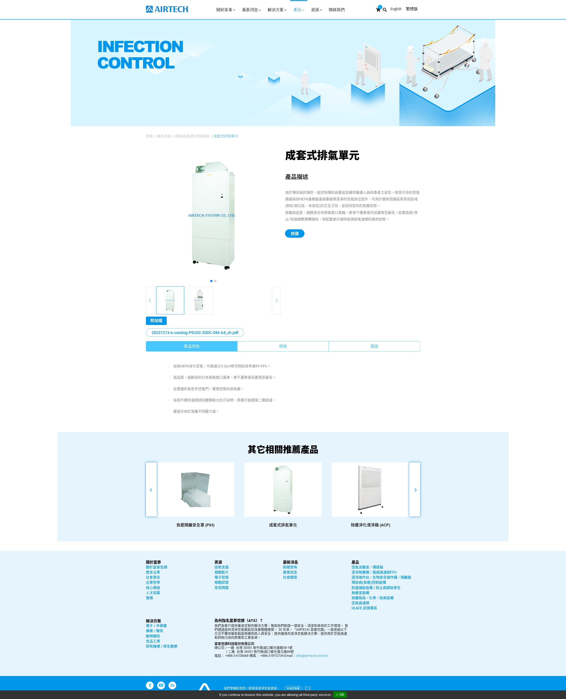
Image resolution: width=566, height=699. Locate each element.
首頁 (149, 136)
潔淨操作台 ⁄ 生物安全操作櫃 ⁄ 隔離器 (381, 577)
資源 (218, 562)
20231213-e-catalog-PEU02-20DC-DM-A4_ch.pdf (195, 332)
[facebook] (150, 685)
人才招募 (153, 593)
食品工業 (153, 641)
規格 (283, 346)
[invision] (172, 685)
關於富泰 (153, 562)
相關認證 (221, 582)
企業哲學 (153, 582)
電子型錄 (221, 577)
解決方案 (153, 621)
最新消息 (290, 562)
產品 (355, 562)
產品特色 (192, 346)
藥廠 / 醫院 (154, 631)
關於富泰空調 (156, 567)
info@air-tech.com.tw (312, 656)
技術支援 (221, 567)
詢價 (295, 233)
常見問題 (221, 588)
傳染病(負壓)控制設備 (192, 136)
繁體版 (412, 8)
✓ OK (340, 695)
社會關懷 (290, 577)
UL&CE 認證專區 (364, 608)
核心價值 (153, 588)
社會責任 (153, 577)
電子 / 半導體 (156, 626)
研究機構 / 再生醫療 (161, 646)
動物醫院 (153, 636)
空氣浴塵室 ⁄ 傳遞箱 (367, 567)
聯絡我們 (337, 9)
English (396, 8)
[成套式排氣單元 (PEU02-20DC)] (213, 215)
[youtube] (161, 685)
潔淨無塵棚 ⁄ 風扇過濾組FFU (374, 572)
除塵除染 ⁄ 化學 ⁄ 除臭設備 (373, 598)
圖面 (374, 346)
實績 (149, 598)
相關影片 (221, 572)
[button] (211, 281)
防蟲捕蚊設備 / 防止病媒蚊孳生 (376, 588)
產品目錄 (164, 136)
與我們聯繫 (293, 688)
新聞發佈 (290, 567)
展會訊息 (290, 572)
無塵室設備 (360, 593)
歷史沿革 (153, 572)
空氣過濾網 (360, 603)
